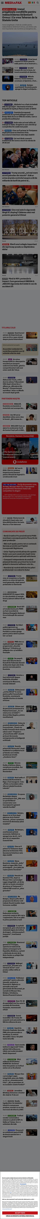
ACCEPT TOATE (20, 1213)
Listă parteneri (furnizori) (7, 1209)
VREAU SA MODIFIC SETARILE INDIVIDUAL (20, 1216)
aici (10, 1192)
